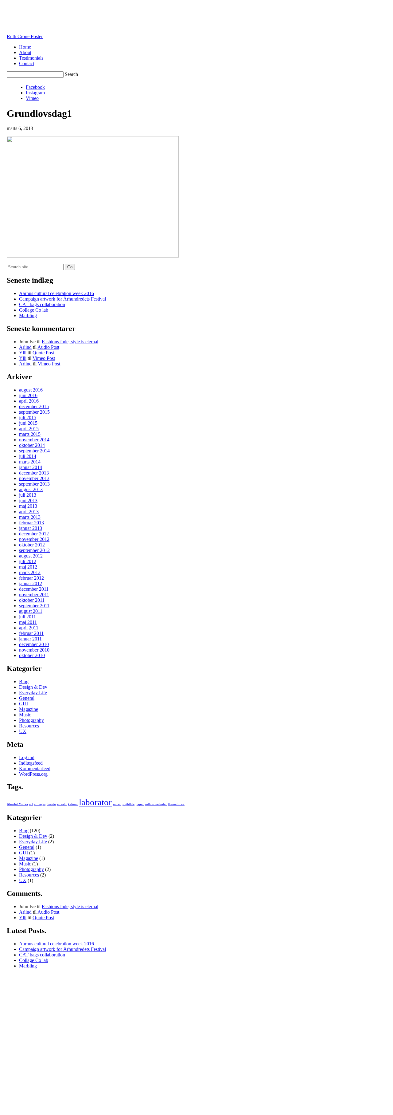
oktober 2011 (32, 600)
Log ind (26, 757)
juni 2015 (28, 423)
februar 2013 (31, 522)
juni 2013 (28, 500)
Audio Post (48, 347)
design (51, 804)
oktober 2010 (32, 655)
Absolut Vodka (17, 804)
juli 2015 (27, 417)
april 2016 (29, 401)
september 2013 (34, 484)
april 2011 (28, 627)
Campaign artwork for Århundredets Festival (62, 298)
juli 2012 (27, 561)
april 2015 (29, 428)
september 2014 (34, 450)
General (26, 698)
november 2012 (34, 539)
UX (22, 731)
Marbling (28, 315)
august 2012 (31, 555)
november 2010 (34, 649)
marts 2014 (30, 461)
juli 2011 (27, 616)
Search (71, 74)
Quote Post (43, 352)
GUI (23, 703)
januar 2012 (30, 583)
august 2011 (30, 611)
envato (62, 804)
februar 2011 (31, 633)
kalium (73, 804)
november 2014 (34, 439)
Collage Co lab (33, 310)
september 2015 (34, 412)
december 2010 (34, 644)
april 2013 (29, 511)
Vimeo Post (44, 358)
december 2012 (34, 533)
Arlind (25, 347)
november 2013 (34, 478)
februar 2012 (31, 578)
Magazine (28, 709)
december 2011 (34, 589)
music (117, 804)
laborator (95, 802)
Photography (31, 720)
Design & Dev (33, 687)
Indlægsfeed (31, 763)
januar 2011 (30, 638)
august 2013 (31, 489)
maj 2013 (28, 506)
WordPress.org (33, 774)
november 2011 (34, 594)
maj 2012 (28, 566)
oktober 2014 (32, 445)
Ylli (22, 352)
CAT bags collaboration (42, 304)
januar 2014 (30, 467)
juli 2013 (27, 495)
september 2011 (34, 605)
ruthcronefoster (156, 804)
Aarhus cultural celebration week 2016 (56, 293)
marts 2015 (30, 434)
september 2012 (34, 550)
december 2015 (34, 406)
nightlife (128, 804)
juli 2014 (27, 456)
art (31, 804)
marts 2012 (30, 572)
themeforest (176, 804)
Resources (29, 725)
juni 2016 (28, 395)
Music (25, 714)
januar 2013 (30, 528)
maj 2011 (28, 622)
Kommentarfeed (34, 768)
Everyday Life (33, 692)
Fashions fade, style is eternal (70, 341)
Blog (24, 681)
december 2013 (34, 472)
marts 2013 (30, 517)
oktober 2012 (32, 544)
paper (140, 804)
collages (39, 804)
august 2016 (31, 389)
